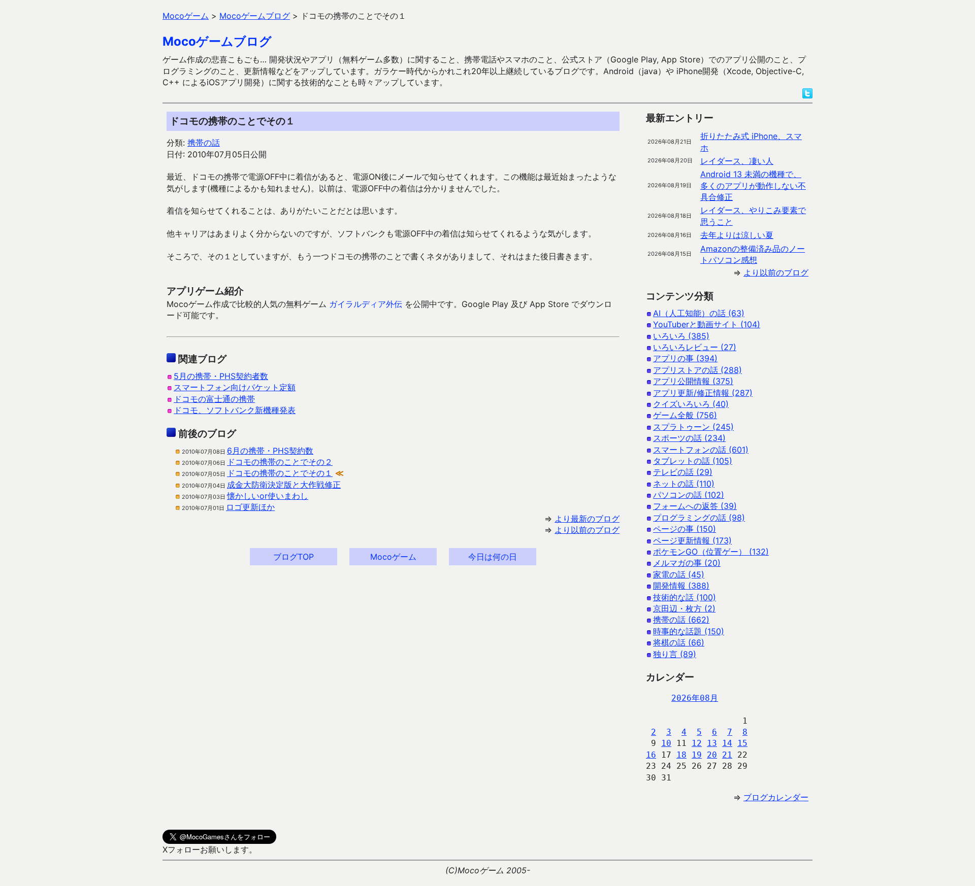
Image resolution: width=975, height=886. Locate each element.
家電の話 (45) (678, 574)
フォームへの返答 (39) (695, 506)
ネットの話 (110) (683, 484)
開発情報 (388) (681, 586)
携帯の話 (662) (681, 620)
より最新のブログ (587, 519)
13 (712, 743)
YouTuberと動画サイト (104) (706, 324)
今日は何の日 (492, 557)
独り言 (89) (674, 654)
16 (651, 755)
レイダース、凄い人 (736, 161)
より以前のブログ (587, 530)
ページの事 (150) (684, 529)
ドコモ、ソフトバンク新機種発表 (235, 410)
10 (666, 743)
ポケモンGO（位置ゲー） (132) (711, 552)
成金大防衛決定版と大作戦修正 (284, 485)
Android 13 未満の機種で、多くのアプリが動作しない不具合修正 (753, 185)
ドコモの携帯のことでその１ (280, 473)
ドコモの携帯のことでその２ (280, 462)
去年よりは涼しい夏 (736, 235)
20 (712, 755)
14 (727, 743)
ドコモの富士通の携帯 (214, 399)
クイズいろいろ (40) (691, 404)
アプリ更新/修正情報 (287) (703, 393)
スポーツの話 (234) (689, 438)
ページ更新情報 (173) (692, 540)
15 (742, 743)
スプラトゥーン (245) (693, 427)
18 (681, 755)
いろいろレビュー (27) (694, 347)
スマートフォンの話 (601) (701, 450)
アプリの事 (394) (685, 358)
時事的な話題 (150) (688, 631)
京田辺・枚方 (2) (684, 608)
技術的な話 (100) (684, 597)
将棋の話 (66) (678, 642)
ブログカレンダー (775, 797)
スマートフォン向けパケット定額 (235, 387)
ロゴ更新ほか (250, 507)
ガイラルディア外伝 (365, 304)
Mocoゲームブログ (217, 41)
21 (727, 755)
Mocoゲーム (393, 557)
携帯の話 (203, 143)
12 (697, 743)
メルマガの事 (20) (687, 563)
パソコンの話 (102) (688, 495)
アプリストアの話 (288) (697, 370)
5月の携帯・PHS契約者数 (221, 376)
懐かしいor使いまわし (267, 496)
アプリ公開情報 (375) (693, 381)
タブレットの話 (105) (692, 461)
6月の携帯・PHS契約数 (270, 451)
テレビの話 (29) (682, 472)
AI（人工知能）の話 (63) (698, 313)
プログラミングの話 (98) (699, 518)
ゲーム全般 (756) (685, 415)
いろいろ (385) (681, 336)
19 (697, 755)
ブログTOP (293, 557)
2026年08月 (694, 698)
